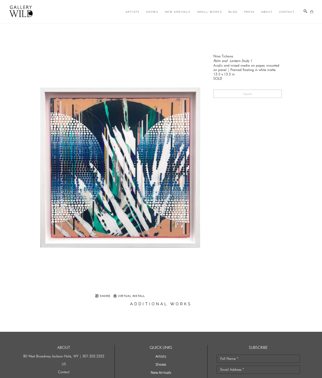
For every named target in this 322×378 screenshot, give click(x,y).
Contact (63, 372)
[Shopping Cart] (311, 11)
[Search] (305, 11)
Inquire (247, 94)
